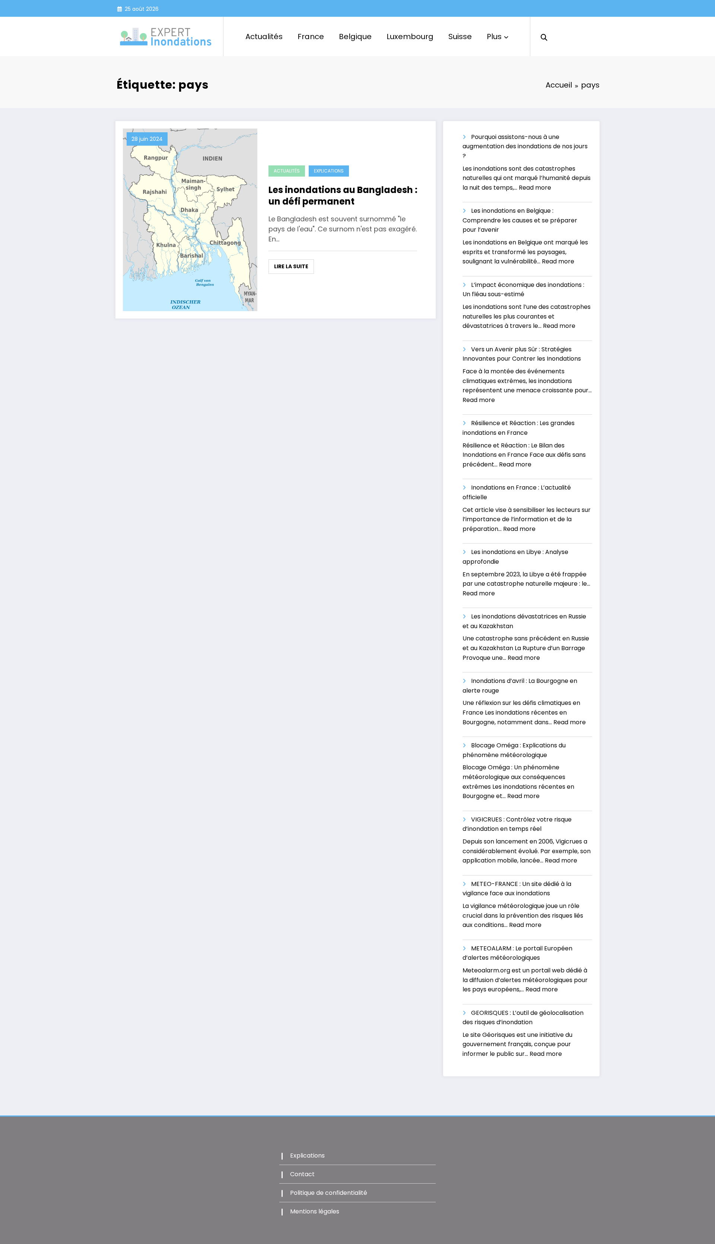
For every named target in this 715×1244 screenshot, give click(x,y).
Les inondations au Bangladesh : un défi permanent (342, 195)
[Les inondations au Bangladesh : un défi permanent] (190, 219)
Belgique (355, 36)
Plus (494, 36)
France (311, 36)
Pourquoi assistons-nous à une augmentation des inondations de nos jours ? (525, 146)
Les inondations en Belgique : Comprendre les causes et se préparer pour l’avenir (520, 220)
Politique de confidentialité (328, 1192)
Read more (535, 187)
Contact (302, 1174)
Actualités (264, 36)
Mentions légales (314, 1211)
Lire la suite (291, 266)
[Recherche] (544, 36)
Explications (329, 171)
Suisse (460, 36)
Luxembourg (410, 36)
